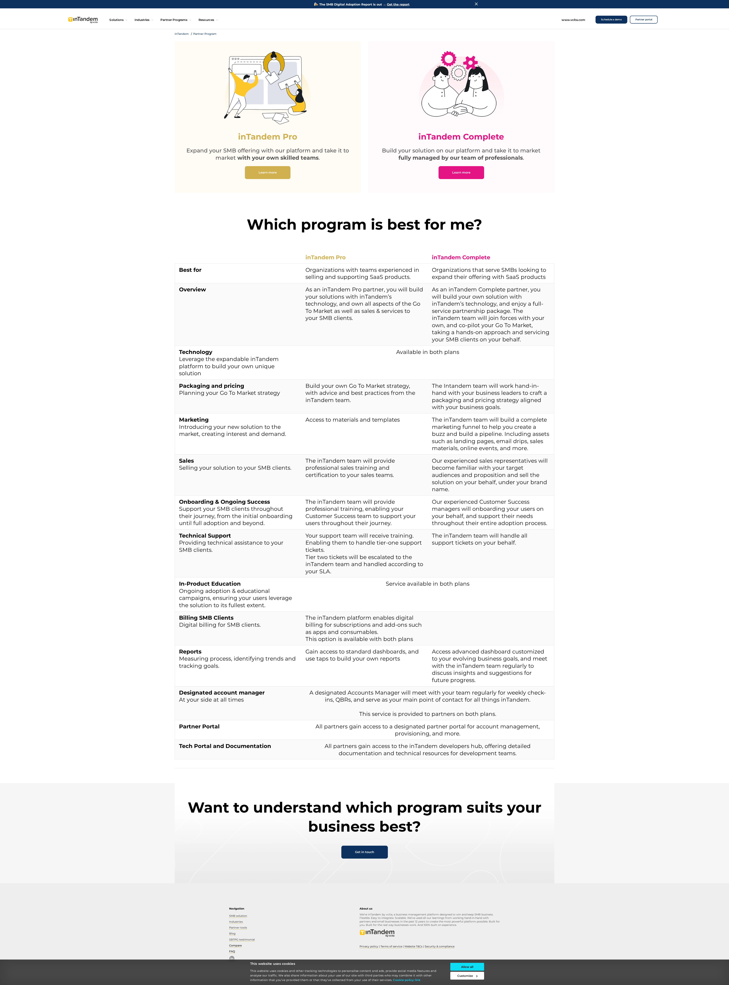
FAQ (232, 951)
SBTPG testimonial (242, 939)
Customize (465, 976)
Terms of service (391, 946)
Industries (141, 20)
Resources (206, 20)
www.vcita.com (573, 20)
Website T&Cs (413, 946)
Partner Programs (173, 20)
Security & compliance (439, 946)
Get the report (398, 4)
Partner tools (238, 927)
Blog (232, 933)
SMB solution (238, 916)
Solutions (116, 20)
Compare (235, 945)
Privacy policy (369, 946)
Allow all (467, 967)
